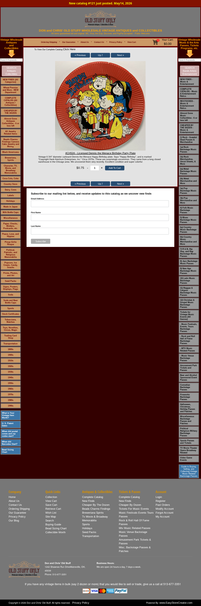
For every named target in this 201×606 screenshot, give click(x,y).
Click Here (69, 49)
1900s (10, 355)
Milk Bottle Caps (11, 212)
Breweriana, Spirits (10, 159)
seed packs (89, 532)
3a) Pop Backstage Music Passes (188, 190)
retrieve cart (53, 508)
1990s (10, 406)
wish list (50, 512)
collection (51, 497)
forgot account (164, 512)
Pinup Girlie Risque (10, 243)
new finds (88, 500)
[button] (80, 55)
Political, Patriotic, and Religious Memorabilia (10, 253)
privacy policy (17, 516)
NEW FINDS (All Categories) (10, 80)
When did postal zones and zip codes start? (10, 433)
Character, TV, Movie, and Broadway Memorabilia (10, 169)
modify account (165, 508)
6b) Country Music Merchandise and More (188, 240)
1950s (10, 383)
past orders (163, 504)
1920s (10, 366)
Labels (10, 195)
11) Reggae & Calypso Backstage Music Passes (188, 291)
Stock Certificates (10, 314)
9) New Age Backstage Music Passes (188, 270)
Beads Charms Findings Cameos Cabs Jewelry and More (10, 143)
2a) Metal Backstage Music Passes (188, 171)
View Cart (131, 42)
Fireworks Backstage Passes (185, 396)
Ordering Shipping (49, 42)
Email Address (37, 199)
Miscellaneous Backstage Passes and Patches (187, 420)
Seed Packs (10, 281)
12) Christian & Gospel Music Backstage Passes (187, 303)
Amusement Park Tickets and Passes (188, 367)
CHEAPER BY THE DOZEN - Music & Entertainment (187, 128)
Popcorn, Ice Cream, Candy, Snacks (10, 265)
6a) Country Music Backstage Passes (188, 229)
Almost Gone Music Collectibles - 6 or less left (188, 116)
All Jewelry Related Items (10, 132)
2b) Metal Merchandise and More (188, 180)
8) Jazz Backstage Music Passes (188, 262)
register (161, 500)
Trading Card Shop (10, 336)
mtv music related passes (134, 528)
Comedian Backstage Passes (185, 387)
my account (162, 516)
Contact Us (99, 42)
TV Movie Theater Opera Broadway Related (188, 450)
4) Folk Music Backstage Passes (186, 210)
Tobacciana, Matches (10, 320)
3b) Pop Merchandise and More (188, 200)
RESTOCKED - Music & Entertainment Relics (187, 104)
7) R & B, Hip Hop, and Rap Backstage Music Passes (188, 252)
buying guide (53, 524)
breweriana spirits (93, 512)
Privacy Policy (115, 42)
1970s (10, 394)
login (159, 497)
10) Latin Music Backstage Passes (187, 280)
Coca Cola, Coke (11, 178)
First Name (36, 212)
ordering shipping (19, 508)
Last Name (36, 226)
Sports (10, 308)
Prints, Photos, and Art (10, 274)
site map (50, 516)
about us (14, 500)
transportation (90, 536)
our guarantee (17, 512)
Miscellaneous (11, 218)
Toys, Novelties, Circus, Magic (10, 328)
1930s (10, 372)
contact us (15, 504)
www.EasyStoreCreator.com (175, 602)
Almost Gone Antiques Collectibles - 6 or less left (10, 122)
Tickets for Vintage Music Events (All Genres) (187, 315)
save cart (51, 504)
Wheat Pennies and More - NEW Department (10, 89)
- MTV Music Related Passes (187, 349)
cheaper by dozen (130, 504)
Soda (10, 295)
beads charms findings (96, 508)
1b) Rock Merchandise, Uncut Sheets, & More (188, 160)
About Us (85, 42)
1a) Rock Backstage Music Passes (188, 149)
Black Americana (10, 152)
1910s (10, 360)
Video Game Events (186, 459)
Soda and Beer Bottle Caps (10, 301)
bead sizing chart (56, 528)
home (12, 497)
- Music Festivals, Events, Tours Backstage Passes (188, 327)
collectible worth (55, 532)
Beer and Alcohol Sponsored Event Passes (188, 377)
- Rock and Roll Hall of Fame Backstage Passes (187, 339)
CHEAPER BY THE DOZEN (10, 111)
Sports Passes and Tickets (187, 441)
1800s (10, 349)
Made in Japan (10, 207)
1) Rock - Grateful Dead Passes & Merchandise (188, 139)
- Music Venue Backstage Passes (187, 358)
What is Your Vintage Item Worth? (8, 415)
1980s (10, 400)
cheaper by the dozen (95, 504)
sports (86, 524)
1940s (10, 377)
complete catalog (92, 497)
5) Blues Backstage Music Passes (188, 219)
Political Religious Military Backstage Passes (188, 432)
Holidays (10, 201)
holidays (87, 528)
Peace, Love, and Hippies (10, 235)
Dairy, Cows (10, 190)
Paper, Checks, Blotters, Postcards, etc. (10, 226)
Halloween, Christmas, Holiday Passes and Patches (187, 408)
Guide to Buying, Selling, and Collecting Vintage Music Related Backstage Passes (188, 471)
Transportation (10, 343)
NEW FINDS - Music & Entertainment (187, 81)
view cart (51, 500)
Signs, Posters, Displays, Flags (10, 288)
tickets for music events (134, 508)
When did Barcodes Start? (9, 442)
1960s (10, 389)
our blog (14, 520)
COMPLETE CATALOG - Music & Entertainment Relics (188, 92)
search (49, 520)
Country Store (10, 184)
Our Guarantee (68, 42)
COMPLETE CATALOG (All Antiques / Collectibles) (10, 101)
